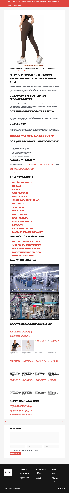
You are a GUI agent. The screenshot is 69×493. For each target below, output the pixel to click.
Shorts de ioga (35, 1)
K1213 (30, 164)
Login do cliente (55, 478)
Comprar (53, 473)
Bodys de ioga (43, 1)
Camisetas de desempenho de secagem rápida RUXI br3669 (21, 414)
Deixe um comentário (14, 70)
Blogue (19, 5)
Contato (15, 5)
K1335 (32, 164)
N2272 (38, 164)
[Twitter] (60, 488)
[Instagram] (62, 488)
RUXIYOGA (9, 1)
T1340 (41, 164)
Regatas (29, 1)
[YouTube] (64, 488)
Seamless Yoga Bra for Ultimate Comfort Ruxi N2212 (19, 172)
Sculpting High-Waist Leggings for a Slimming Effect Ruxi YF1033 (22, 168)
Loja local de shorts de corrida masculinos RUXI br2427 (20, 413)
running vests (19, 214)
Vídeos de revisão (39, 476)
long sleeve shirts (22, 221)
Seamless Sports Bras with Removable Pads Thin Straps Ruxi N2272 (22, 169)
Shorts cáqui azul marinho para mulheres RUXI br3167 (20, 405)
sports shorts (20, 218)
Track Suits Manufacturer (24, 477)
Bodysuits (17, 225)
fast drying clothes (22, 228)
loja (12, 165)
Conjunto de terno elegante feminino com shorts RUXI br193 (21, 330)
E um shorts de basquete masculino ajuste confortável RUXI (21, 406)
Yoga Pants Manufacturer (25, 472)
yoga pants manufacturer (26, 241)
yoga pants (18, 203)
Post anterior (7, 421)
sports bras (18, 207)
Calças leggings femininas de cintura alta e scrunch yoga (20, 337)
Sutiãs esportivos (16, 1)
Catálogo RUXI (22, 478)
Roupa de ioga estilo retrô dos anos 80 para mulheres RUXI (21, 331)
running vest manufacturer (27, 252)
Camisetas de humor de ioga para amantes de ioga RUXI (20, 328)
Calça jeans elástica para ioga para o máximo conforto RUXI (21, 332)
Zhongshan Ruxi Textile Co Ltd (32, 135)
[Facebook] (58, 488)
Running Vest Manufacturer (25, 479)
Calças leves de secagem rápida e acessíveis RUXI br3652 (20, 407)
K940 (47, 164)
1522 (52, 164)
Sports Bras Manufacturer (25, 474)
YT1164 (43, 164)
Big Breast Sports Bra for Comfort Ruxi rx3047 (18, 170)
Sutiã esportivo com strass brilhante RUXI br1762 (19, 335)
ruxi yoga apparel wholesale (27, 232)
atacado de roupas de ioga (53, 1)
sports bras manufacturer (26, 245)
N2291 (49, 164)
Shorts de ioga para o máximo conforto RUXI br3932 (19, 411)
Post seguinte (62, 421)
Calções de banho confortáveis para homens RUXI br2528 (20, 409)
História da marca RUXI (24, 473)
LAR (52, 472)
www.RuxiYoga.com (22, 255)
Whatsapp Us (54, 481)
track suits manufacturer (26, 248)
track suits (18, 210)
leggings (16, 186)
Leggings (24, 1)
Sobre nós (9, 5)
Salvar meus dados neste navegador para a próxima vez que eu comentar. (24, 450)
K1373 (35, 164)
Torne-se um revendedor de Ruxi (26, 476)
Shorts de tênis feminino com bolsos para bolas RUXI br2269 (21, 410)
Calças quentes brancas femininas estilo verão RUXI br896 (20, 336)
